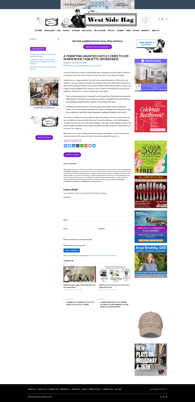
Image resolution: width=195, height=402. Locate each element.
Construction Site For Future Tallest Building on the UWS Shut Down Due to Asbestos (43, 61)
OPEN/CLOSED (49, 31)
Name (66, 220)
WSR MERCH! (65, 389)
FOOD (59, 31)
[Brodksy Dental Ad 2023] (151, 261)
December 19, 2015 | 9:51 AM (72, 63)
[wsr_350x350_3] (151, 116)
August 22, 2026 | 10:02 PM (73, 290)
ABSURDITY (145, 31)
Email (65, 229)
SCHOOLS (66, 31)
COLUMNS (120, 31)
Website (102, 228)
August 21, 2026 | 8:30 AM (108, 290)
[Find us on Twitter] (163, 18)
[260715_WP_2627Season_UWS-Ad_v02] (151, 359)
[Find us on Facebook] (159, 18)
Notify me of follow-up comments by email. (77, 239)
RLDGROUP (163, 389)
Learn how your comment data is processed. (103, 255)
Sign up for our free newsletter (97, 47)
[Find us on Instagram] (166, 18)
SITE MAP (118, 389)
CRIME (128, 31)
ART (85, 63)
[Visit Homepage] (106, 18)
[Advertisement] (151, 293)
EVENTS (84, 389)
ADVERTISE (76, 389)
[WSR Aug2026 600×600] (151, 226)
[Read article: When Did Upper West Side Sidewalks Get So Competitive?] (79, 274)
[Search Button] (58, 39)
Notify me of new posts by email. (74, 245)
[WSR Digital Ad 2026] (151, 192)
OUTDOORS (76, 31)
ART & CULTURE (100, 31)
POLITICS (111, 31)
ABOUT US (155, 31)
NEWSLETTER (53, 389)
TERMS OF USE (108, 389)
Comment (67, 197)
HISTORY (136, 31)
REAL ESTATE (87, 31)
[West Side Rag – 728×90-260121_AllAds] (97, 4)
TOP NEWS (38, 31)
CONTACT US (42, 389)
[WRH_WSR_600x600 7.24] (151, 75)
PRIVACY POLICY (95, 389)
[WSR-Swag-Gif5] (151, 324)
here (118, 136)
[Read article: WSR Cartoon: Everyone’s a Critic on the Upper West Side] (115, 274)
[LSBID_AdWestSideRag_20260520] (151, 157)
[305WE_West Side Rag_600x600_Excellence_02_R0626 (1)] (44, 93)
